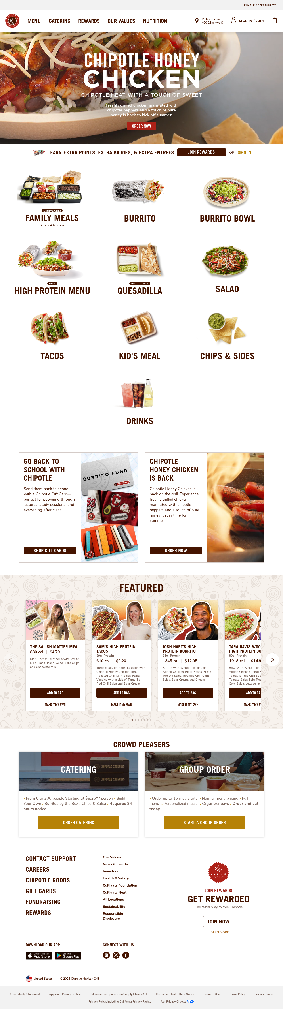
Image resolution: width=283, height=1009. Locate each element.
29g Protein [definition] (105, 656)
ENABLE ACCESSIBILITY (260, 5)
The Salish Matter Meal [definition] (54, 646)
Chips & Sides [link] (227, 355)
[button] (272, 659)
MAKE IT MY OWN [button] (55, 704)
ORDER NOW (141, 126)
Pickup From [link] (211, 19)
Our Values (112, 857)
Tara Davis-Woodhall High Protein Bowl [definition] (250, 648)
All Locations (113, 899)
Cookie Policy (237, 994)
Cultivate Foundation (120, 885)
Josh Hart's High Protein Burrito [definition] (180, 648)
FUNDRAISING (43, 901)
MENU (34, 21)
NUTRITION (155, 21)
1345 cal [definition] (170, 660)
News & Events (115, 864)
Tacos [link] (52, 355)
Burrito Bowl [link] (227, 218)
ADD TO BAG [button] (55, 693)
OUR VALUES (121, 21)
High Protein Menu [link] (52, 290)
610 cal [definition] (103, 660)
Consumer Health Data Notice (175, 994)
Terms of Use (211, 994)
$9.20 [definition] (121, 660)
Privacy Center (263, 994)
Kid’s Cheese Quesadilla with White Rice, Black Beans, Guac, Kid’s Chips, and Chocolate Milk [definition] (55, 663)
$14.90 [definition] (257, 660)
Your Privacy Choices (173, 1002)
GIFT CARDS (41, 890)
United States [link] (43, 979)
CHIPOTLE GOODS (48, 880)
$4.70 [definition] (55, 652)
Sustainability (114, 906)
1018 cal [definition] (237, 660)
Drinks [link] (139, 420)
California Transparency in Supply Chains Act (118, 994)
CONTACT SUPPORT (51, 858)
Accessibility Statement (25, 994)
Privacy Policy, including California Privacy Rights (119, 1002)
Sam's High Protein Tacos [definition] (116, 648)
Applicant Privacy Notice (65, 994)
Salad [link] (227, 289)
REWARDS (89, 21)
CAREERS (38, 869)
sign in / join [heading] (251, 21)
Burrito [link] (140, 218)
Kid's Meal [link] (140, 355)
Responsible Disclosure (113, 916)
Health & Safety (116, 878)
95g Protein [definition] (171, 656)
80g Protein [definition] (238, 656)
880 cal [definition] (36, 652)
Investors (110, 871)
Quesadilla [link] (140, 290)
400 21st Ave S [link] (212, 23)
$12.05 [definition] (191, 660)
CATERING (59, 21)
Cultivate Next (114, 892)
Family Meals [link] (52, 217)
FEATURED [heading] (141, 587)
